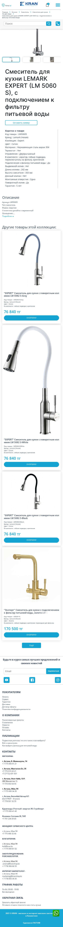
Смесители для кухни (40, 12)
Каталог (14, 12)
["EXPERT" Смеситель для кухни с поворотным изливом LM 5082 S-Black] (31, 491)
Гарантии (6, 702)
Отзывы (5, 727)
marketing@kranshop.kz (12, 876)
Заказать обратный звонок (13, 902)
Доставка (6, 704)
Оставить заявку (21, 122)
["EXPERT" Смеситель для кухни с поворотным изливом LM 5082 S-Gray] (31, 260)
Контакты (6, 730)
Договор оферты (9, 707)
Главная (5, 12)
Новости (6, 725)
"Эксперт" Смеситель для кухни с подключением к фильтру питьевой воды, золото (31, 611)
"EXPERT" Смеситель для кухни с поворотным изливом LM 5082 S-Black (31, 516)
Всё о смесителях (9, 743)
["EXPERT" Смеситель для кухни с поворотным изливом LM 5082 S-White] (31, 380)
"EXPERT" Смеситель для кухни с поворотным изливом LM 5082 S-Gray (31, 294)
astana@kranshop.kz (11, 863)
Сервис (5, 699)
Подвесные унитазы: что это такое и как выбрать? (23, 740)
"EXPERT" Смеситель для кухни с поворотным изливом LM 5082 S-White (31, 441)
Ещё (31, 645)
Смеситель (25, 12)
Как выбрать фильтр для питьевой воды (19, 745)
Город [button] (7, 5)
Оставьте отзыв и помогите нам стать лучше (21, 905)
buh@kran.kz (7, 846)
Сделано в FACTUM (31, 923)
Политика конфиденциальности (16, 709)
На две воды (6, 14)
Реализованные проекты (13, 720)
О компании (7, 722)
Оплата (5, 697)
